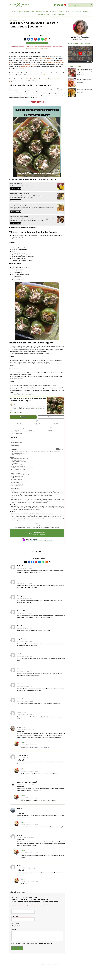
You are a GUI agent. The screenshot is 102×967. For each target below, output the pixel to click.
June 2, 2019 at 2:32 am (22, 714)
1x (57, 449)
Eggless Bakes (76, 11)
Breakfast (61, 11)
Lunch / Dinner (41, 14)
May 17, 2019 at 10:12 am (22, 656)
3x (62, 449)
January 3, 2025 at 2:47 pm (23, 784)
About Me (20, 11)
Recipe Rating (15, 923)
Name (13, 909)
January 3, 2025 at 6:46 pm (27, 798)
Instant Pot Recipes (42, 11)
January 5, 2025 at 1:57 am (23, 837)
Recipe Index (61, 14)
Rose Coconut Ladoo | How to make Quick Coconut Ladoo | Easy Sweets (84, 70)
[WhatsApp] (42, 39)
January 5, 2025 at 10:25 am (27, 853)
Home (13, 11)
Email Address (15, 916)
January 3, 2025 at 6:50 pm (23, 811)
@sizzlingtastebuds (34, 540)
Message (13, 929)
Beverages (53, 11)
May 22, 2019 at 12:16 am (23, 686)
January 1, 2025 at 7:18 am (23, 729)
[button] (10, 412)
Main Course (13, 20)
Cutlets (25, 60)
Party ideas (20, 20)
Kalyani (23, 742)
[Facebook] (28, 39)
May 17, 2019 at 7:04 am (22, 641)
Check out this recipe (15, 188)
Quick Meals (86, 11)
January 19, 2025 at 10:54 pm (24, 868)
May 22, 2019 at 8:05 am (23, 701)
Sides (48, 14)
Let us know (36, 534)
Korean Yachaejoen (25, 66)
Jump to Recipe (33, 43)
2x (60, 449)
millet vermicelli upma (45, 58)
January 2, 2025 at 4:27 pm (23, 758)
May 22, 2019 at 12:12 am (23, 671)
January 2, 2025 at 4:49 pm (27, 771)
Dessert (68, 11)
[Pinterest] (35, 39)
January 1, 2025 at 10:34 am (27, 744)
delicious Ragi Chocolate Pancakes (54, 62)
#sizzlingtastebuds (47, 540)
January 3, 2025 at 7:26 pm (27, 824)
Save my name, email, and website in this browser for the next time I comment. (32, 943)
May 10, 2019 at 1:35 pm (22, 568)
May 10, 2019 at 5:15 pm (22, 583)
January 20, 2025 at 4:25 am (27, 881)
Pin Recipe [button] (51, 417)
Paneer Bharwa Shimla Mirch (29, 79)
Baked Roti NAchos (30, 64)
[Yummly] (45, 39)
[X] (25, 39)
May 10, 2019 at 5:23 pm (22, 598)
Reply (30, 568)
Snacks (54, 14)
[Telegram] (38, 39)
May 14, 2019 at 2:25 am (22, 628)
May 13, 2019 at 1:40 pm (22, 613)
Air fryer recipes (29, 11)
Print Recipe (44, 43)
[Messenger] (32, 39)
